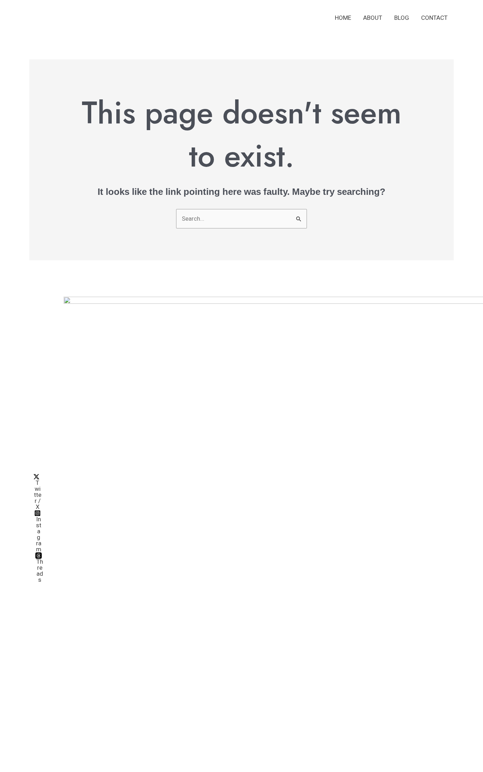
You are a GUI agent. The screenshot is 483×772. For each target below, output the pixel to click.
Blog (401, 17)
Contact (434, 17)
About (372, 17)
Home (343, 17)
